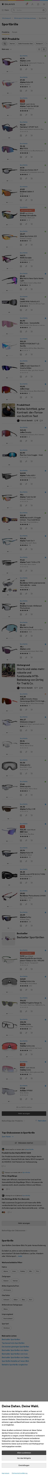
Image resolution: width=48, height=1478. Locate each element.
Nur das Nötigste (24, 1458)
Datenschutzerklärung (19, 1473)
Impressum (5, 1473)
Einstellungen (24, 1465)
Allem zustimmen (24, 1453)
